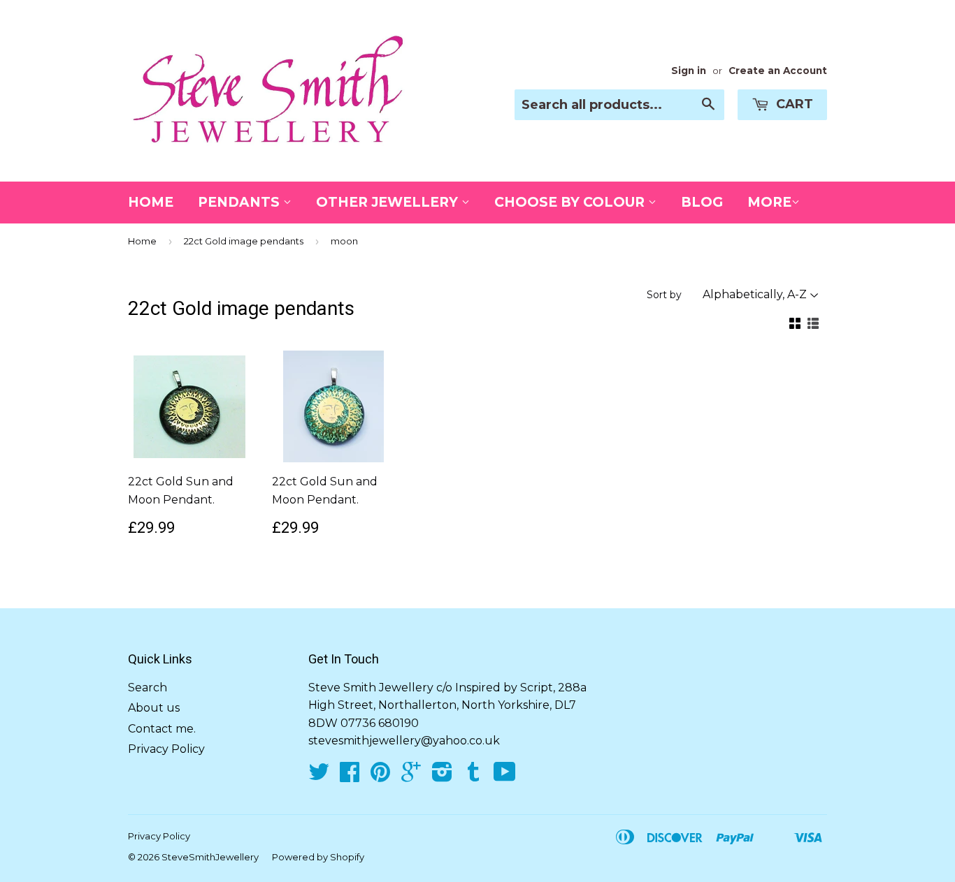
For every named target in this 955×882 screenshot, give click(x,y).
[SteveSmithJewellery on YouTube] (505, 776)
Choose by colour (571, 202)
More (769, 202)
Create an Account (777, 70)
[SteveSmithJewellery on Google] (411, 776)
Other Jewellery (388, 202)
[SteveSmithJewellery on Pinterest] (380, 776)
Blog (702, 202)
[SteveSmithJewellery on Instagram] (442, 776)
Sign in (688, 70)
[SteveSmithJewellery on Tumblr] (473, 776)
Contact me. (162, 728)
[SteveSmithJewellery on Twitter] (318, 776)
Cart (793, 104)
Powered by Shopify (318, 856)
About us (154, 707)
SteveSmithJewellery (210, 856)
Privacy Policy (166, 749)
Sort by (664, 294)
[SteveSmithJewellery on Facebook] (349, 776)
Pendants (240, 202)
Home (150, 202)
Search (147, 687)
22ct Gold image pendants (243, 241)
